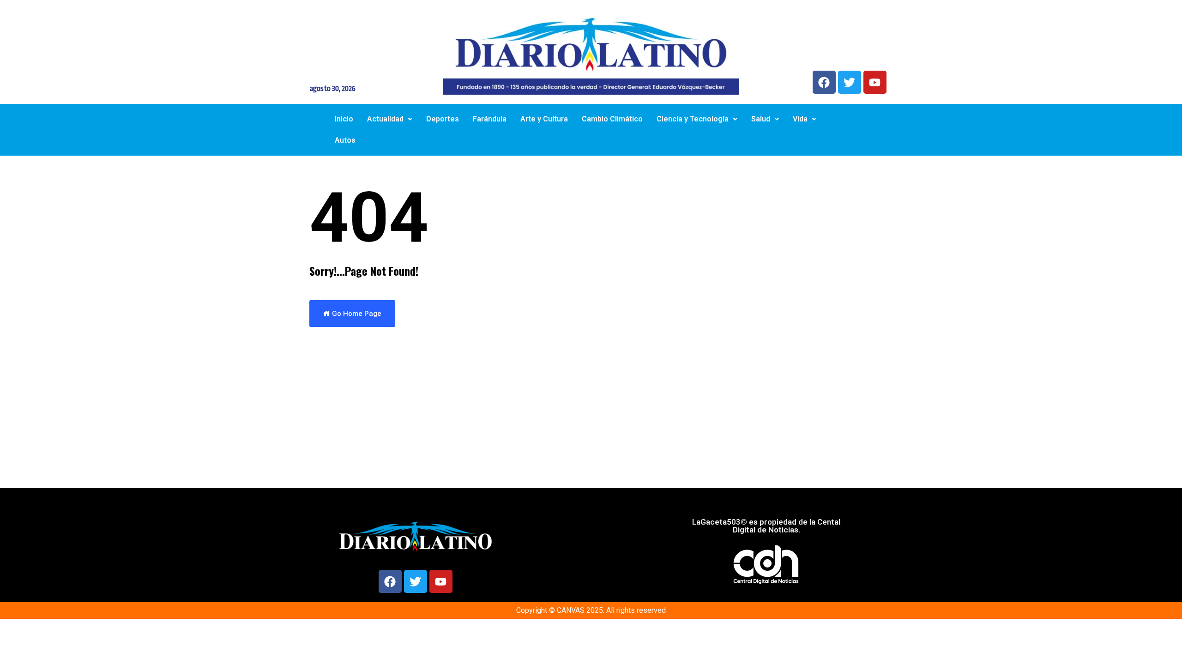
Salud (760, 119)
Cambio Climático (612, 119)
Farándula (490, 119)
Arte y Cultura (544, 119)
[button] (389, 119)
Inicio (344, 119)
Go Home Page (355, 313)
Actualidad (385, 119)
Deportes (442, 119)
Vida (800, 119)
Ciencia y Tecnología (693, 119)
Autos (345, 140)
